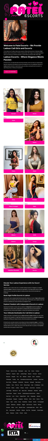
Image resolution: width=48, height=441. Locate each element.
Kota (42, 385)
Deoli (16, 407)
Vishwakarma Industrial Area (26, 379)
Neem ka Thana (14, 371)
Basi (7, 410)
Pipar (13, 385)
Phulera (7, 371)
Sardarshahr (20, 382)
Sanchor (39, 373)
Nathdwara (13, 404)
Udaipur (38, 393)
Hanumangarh (12, 410)
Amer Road (41, 379)
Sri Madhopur (37, 385)
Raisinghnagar (9, 399)
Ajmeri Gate (24, 390)
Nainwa (38, 399)
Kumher (26, 387)
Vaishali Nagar (40, 410)
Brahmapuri (30, 390)
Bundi (34, 399)
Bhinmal (39, 404)
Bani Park (28, 410)
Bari (20, 376)
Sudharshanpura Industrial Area (28, 393)
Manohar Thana (22, 407)
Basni (41, 407)
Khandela (36, 390)
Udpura (7, 401)
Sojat (32, 385)
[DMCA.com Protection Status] (26, 439)
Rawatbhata (24, 401)
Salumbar (18, 410)
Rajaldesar (8, 373)
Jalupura (8, 404)
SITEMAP (32, 439)
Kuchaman (38, 387)
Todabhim (8, 385)
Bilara (30, 399)
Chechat (19, 393)
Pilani (42, 399)
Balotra (40, 390)
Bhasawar (8, 376)
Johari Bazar (32, 387)
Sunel (33, 376)
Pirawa (17, 396)
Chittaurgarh (8, 379)
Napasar (29, 373)
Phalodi (21, 413)
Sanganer (15, 399)
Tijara (11, 401)
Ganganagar (33, 396)
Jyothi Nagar (8, 390)
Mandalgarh (20, 371)
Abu (29, 371)
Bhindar (34, 401)
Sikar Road (8, 396)
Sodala (17, 413)
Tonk (17, 376)
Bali (19, 390)
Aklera (12, 407)
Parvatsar (35, 373)
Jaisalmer (35, 379)
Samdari (30, 401)
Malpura (23, 410)
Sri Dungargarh (41, 401)
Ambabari (19, 404)
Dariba (25, 413)
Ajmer (18, 373)
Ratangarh (32, 382)
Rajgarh (23, 404)
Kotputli (29, 376)
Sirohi (21, 385)
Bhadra (13, 387)
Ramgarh (13, 376)
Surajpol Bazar (23, 396)
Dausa (19, 401)
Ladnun (15, 401)
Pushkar (14, 379)
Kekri (28, 396)
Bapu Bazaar (38, 382)
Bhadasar (12, 413)
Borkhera (26, 399)
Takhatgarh (15, 382)
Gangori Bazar (9, 393)
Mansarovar (15, 390)
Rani (18, 379)
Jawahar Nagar (24, 373)
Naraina (35, 404)
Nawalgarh (33, 410)
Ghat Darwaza (29, 404)
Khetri (37, 407)
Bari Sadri (8, 387)
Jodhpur (17, 387)
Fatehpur (37, 371)
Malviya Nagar (27, 385)
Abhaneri (38, 396)
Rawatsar (8, 407)
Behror (7, 413)
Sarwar (32, 371)
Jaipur (26, 371)
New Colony (8, 382)
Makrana (24, 376)
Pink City (17, 385)
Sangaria (13, 373)
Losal (13, 396)
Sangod (14, 393)
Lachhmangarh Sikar (31, 407)
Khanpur (22, 387)
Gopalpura (38, 376)
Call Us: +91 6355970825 (10, 71)
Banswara (27, 382)
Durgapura (21, 399)
